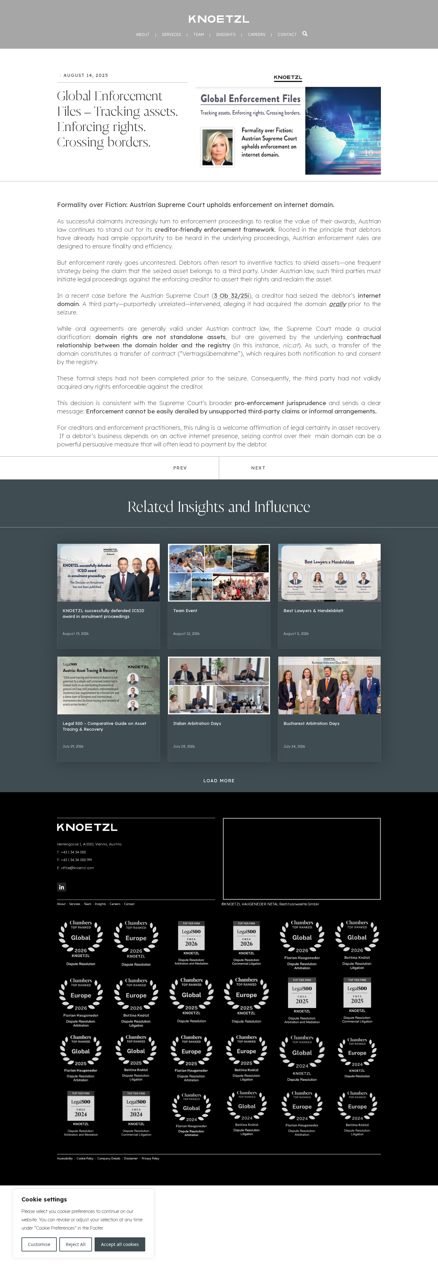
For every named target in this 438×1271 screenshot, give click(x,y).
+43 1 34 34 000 (73, 852)
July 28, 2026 (184, 746)
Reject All (76, 1244)
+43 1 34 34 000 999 (76, 860)
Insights (226, 35)
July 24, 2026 (294, 746)
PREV (180, 468)
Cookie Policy (85, 1158)
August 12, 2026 (186, 633)
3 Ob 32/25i (231, 295)
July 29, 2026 (73, 746)
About (143, 35)
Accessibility (65, 1158)
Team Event (185, 610)
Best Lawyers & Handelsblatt (313, 610)
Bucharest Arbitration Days (311, 723)
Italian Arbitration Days (197, 723)
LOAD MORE (219, 781)
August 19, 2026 (75, 633)
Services (171, 35)
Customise (39, 1244)
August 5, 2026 (295, 633)
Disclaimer (131, 1158)
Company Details (108, 1158)
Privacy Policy (150, 1158)
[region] (83, 1223)
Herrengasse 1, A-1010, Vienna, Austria (89, 844)
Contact (287, 35)
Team (198, 35)
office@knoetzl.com (77, 868)
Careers (256, 35)
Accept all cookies (120, 1244)
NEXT (258, 468)
